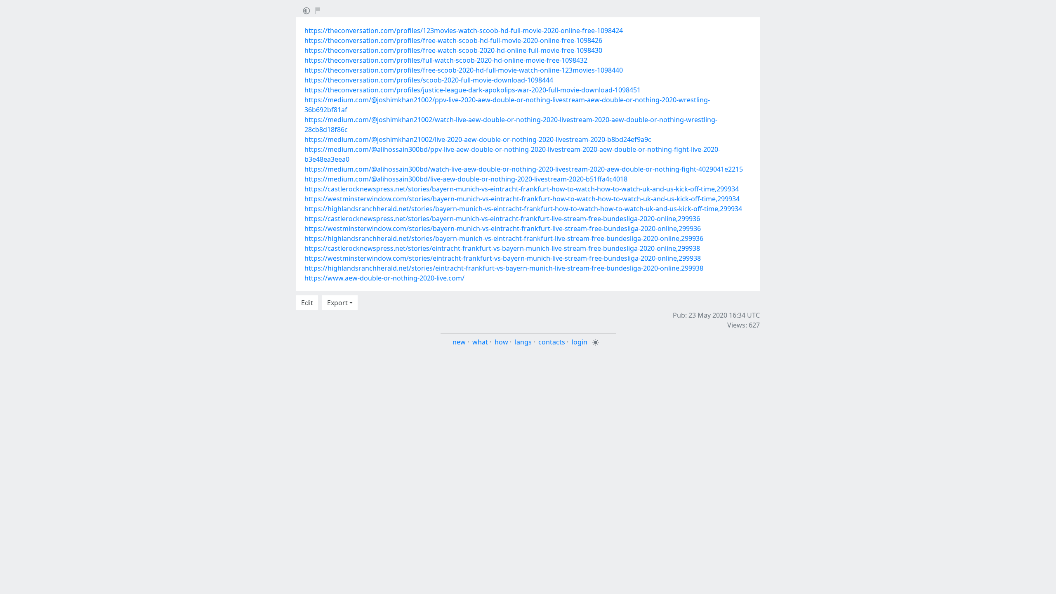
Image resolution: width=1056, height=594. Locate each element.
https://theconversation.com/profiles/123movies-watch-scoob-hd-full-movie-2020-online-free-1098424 (463, 30)
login (579, 341)
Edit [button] (307, 302)
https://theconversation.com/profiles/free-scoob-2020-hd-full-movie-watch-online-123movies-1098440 (463, 70)
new (459, 341)
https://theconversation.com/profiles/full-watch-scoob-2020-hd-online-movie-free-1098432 (445, 60)
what (480, 341)
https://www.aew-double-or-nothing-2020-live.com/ (384, 278)
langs (523, 341)
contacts (551, 341)
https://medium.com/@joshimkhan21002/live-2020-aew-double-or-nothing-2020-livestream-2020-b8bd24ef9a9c (477, 139)
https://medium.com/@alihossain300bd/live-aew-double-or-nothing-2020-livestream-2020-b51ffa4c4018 (465, 179)
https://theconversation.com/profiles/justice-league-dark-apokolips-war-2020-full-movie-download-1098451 (472, 89)
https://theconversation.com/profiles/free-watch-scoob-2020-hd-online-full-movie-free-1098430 (453, 50)
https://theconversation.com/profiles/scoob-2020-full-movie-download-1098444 (428, 80)
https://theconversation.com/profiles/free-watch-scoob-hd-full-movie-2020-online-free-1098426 (453, 40)
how (501, 341)
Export (337, 302)
